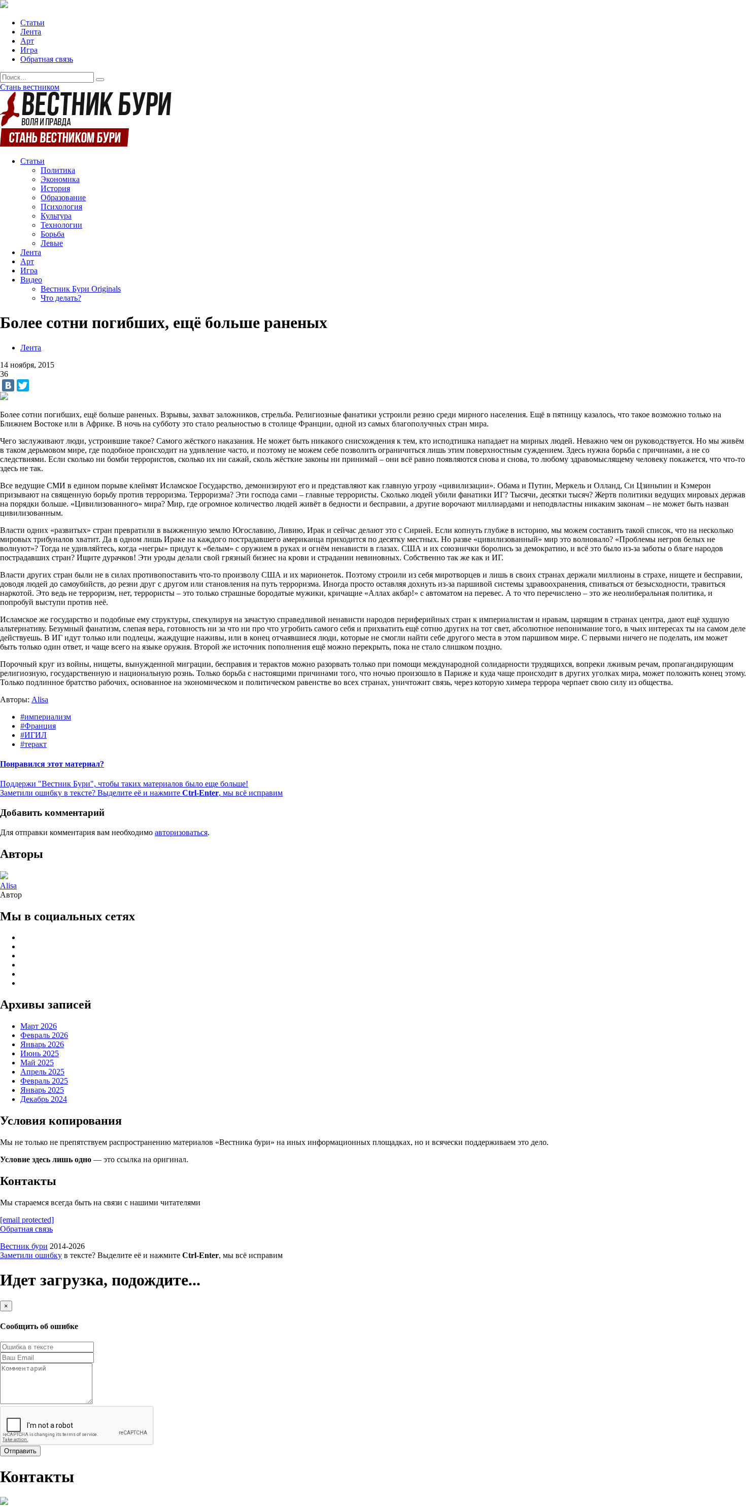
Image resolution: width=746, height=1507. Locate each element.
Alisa (39, 699)
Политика (58, 170)
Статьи (32, 22)
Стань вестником (29, 87)
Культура (56, 215)
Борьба (52, 234)
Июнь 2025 (39, 1053)
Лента (30, 31)
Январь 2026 (42, 1044)
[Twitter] (23, 385)
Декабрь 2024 (43, 1099)
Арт (27, 41)
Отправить (20, 1451)
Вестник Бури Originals (81, 288)
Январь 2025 (42, 1090)
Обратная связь (46, 59)
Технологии (61, 225)
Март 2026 (38, 1026)
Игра (29, 50)
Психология (61, 206)
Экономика (60, 179)
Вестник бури (24, 1246)
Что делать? (61, 298)
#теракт (33, 744)
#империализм (45, 716)
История (55, 188)
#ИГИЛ (33, 735)
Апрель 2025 (42, 1071)
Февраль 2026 (44, 1035)
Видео (31, 279)
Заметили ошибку (31, 1255)
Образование (63, 197)
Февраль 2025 (44, 1081)
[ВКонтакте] (8, 385)
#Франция (38, 726)
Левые (52, 243)
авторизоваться (181, 832)
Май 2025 (37, 1062)
